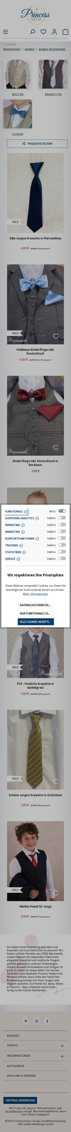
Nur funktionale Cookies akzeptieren (37, 613)
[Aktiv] (62, 511)
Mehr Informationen (35, 594)
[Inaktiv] (62, 517)
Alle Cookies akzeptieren (37, 621)
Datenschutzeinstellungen (37, 605)
